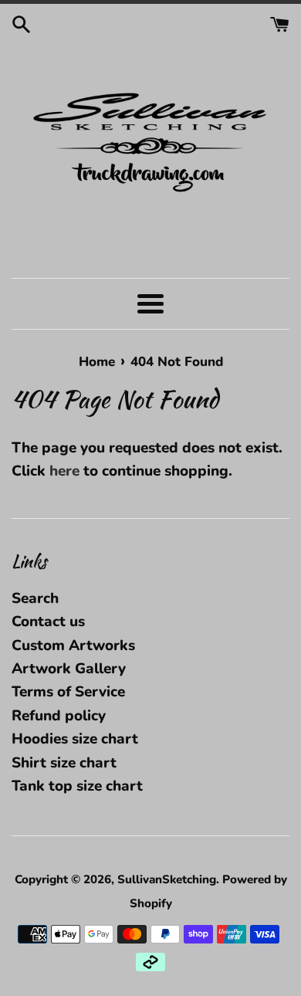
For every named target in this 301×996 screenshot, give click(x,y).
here (64, 471)
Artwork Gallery (69, 669)
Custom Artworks (73, 645)
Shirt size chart (64, 763)
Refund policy (59, 716)
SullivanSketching (166, 879)
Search (35, 598)
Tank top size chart (77, 786)
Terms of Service (68, 692)
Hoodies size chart (75, 739)
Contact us (48, 621)
